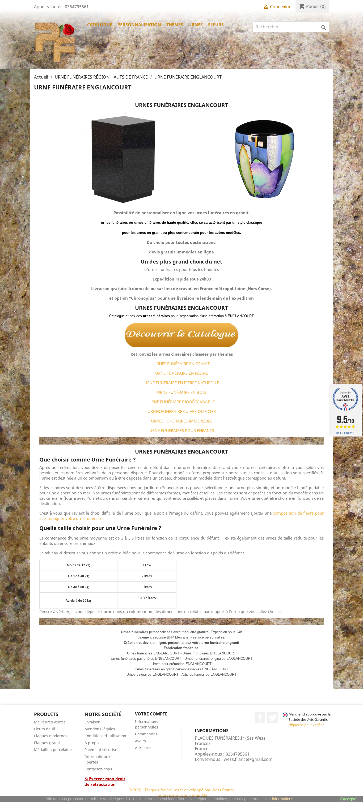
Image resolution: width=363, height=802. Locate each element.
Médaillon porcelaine (53, 749)
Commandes (146, 733)
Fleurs (216, 25)
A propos (92, 742)
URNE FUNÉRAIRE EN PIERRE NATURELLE (181, 382)
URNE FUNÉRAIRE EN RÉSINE (181, 373)
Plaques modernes (50, 735)
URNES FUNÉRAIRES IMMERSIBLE (181, 421)
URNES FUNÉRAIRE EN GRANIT (182, 363)
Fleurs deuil (44, 728)
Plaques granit (47, 742)
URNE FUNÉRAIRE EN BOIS (181, 392)
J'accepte (348, 799)
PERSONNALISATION (139, 25)
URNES (195, 25)
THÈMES (174, 25)
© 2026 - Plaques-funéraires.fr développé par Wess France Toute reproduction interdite (181, 792)
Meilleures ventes (50, 722)
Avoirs (140, 740)
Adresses (143, 747)
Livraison (92, 722)
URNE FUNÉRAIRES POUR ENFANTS (181, 430)
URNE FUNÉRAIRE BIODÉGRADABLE (182, 401)
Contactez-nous (98, 768)
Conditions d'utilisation (105, 735)
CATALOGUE (99, 25)
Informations (282, 798)
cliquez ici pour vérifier (306, 725)
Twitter (272, 717)
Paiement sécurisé (101, 749)
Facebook (260, 717)
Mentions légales (100, 728)
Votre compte (151, 714)
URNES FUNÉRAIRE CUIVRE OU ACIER (181, 411)
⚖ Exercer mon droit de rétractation (105, 781)
